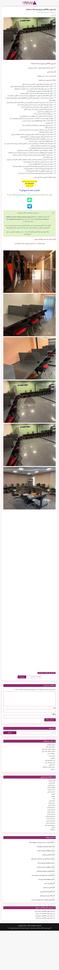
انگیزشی (52, 729)
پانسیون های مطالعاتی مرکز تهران (45, 889)
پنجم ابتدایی (51, 760)
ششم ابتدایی (51, 762)
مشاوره (53, 740)
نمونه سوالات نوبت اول (48, 720)
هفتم (53, 765)
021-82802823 (29, 184)
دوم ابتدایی (51, 753)
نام (54, 678)
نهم (54, 769)
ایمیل (54, 685)
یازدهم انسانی (51, 785)
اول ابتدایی (52, 751)
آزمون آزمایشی (51, 715)
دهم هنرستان (51, 778)
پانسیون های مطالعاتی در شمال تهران (46, 643)
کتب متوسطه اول (50, 731)
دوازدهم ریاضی (50, 791)
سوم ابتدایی (51, 756)
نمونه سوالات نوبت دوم (48, 722)
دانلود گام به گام (50, 718)
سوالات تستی (51, 724)
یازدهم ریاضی (51, 782)
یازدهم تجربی (51, 780)
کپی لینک (21, 647)
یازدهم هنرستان (50, 787)
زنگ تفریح (52, 735)
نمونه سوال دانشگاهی (48, 738)
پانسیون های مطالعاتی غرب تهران (45, 884)
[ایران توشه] (29, 3)
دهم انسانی (51, 776)
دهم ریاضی (51, 774)
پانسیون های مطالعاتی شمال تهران (45, 882)
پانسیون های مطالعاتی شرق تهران (45, 886)
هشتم (53, 767)
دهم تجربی (51, 771)
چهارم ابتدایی (51, 758)
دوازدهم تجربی (50, 789)
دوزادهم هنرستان (50, 796)
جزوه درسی (52, 726)
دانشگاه (52, 800)
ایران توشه (32, 899)
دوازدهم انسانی (50, 794)
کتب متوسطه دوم (50, 733)
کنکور (53, 798)
